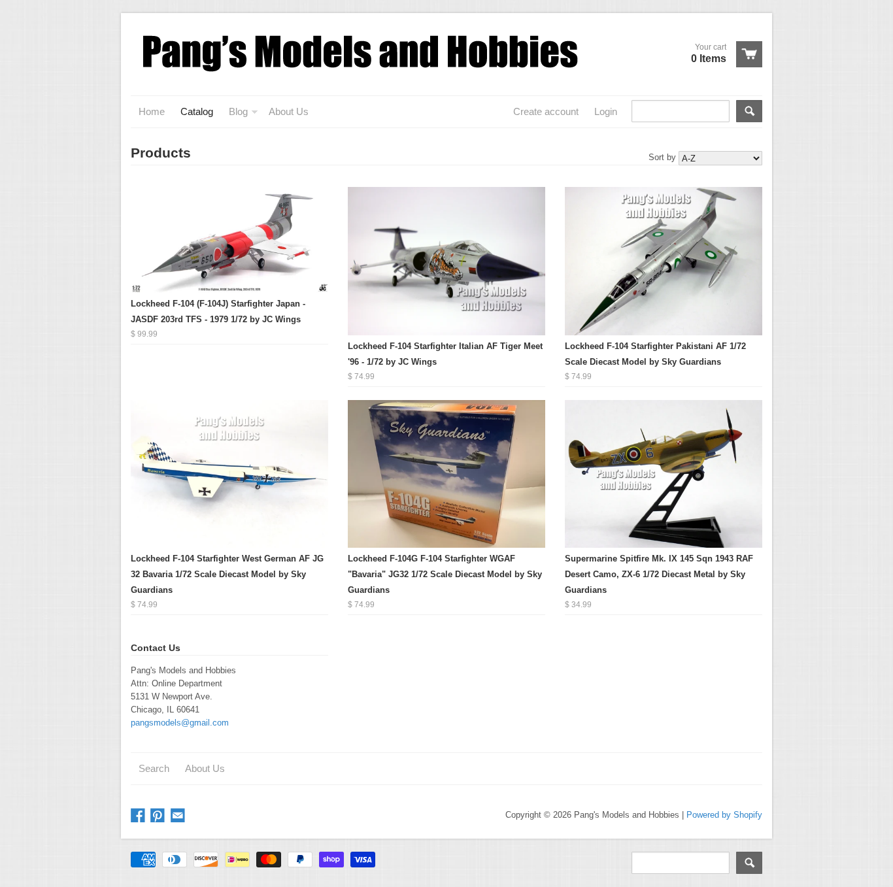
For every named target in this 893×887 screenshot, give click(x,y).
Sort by (662, 157)
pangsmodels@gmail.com (180, 723)
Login (605, 111)
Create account (546, 111)
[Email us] (179, 816)
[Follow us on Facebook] (139, 816)
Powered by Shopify (724, 815)
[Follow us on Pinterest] (158, 816)
